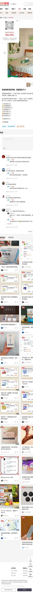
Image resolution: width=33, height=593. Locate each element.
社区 (1, 12)
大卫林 (7, 182)
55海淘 (4, 4)
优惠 (6, 9)
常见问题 (25, 570)
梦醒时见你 (8, 209)
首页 (1, 17)
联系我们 (25, 573)
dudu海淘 (8, 195)
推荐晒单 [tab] (2, 237)
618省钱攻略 (21, 126)
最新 (7, 12)
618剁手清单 (12, 126)
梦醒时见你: (12, 213)
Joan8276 (8, 155)
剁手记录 (22, 12)
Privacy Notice (21, 586)
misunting (8, 168)
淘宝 (5, 126)
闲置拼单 (30, 12)
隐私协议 (13, 573)
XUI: (10, 159)
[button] (13, 4)
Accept (24, 589)
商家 (13, 9)
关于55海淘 (14, 570)
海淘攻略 (14, 12)
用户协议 (13, 575)
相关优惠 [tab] (10, 237)
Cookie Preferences (8, 589)
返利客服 (25, 575)
